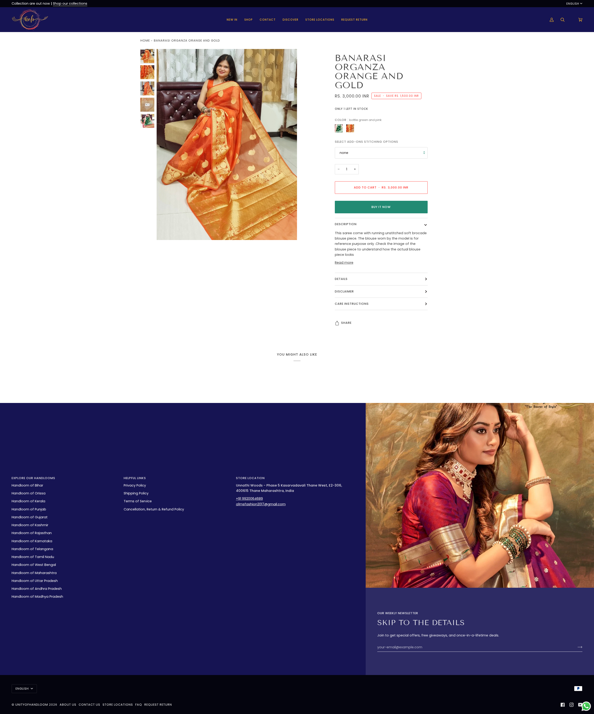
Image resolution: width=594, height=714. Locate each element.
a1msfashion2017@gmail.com (261, 504)
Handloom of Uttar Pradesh (35, 580)
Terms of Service (138, 501)
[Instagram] (571, 705)
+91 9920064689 (249, 498)
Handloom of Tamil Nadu (33, 557)
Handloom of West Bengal (34, 564)
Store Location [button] (250, 478)
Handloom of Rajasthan (32, 533)
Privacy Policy (135, 485)
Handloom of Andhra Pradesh (37, 588)
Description (346, 224)
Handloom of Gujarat (30, 517)
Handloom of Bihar (27, 485)
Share (346, 323)
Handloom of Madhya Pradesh (37, 596)
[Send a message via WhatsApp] (586, 706)
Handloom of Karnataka (32, 541)
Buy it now (381, 207)
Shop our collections (70, 3)
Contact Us (89, 705)
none (344, 152)
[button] (248, 19)
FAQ (138, 705)
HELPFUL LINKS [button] (135, 478)
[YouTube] (580, 705)
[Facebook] (563, 705)
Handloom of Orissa (28, 493)
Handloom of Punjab (29, 509)
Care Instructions (352, 304)
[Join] (576, 647)
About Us (68, 705)
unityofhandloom (31, 705)
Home (145, 40)
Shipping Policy (136, 493)
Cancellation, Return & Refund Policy (154, 509)
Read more (344, 262)
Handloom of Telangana (32, 549)
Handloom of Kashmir (30, 525)
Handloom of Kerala (28, 501)
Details (341, 279)
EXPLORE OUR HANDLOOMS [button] (33, 478)
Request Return (158, 705)
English (572, 4)
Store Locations (118, 705)
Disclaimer (344, 291)
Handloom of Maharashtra (34, 573)
